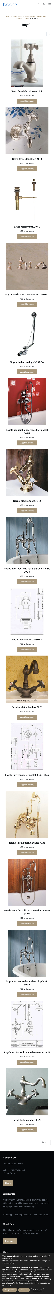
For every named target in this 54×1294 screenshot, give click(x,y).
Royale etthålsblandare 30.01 (27, 707)
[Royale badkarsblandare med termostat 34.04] (27, 401)
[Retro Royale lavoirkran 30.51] (27, 63)
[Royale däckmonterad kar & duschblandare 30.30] (27, 540)
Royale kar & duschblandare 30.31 (27, 842)
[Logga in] (38, 4)
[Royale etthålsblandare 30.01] (27, 679)
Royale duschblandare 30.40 (27, 639)
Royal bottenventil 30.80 (27, 226)
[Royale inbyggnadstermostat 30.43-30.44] (27, 746)
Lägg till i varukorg (27, 101)
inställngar (11, 1263)
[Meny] (49, 4)
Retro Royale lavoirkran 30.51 (27, 91)
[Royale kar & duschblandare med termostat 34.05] (27, 882)
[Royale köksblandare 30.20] (27, 1091)
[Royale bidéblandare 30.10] (27, 472)
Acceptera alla (10, 1290)
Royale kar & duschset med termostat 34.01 (27, 1052)
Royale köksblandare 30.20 (27, 1120)
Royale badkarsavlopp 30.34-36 (27, 362)
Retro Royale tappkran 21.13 (27, 159)
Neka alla (24, 1290)
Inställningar (37, 1290)
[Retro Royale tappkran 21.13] (27, 130)
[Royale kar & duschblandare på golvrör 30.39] (27, 953)
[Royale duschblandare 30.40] (27, 611)
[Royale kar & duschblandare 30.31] (27, 814)
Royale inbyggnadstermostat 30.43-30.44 (27, 775)
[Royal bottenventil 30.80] (27, 198)
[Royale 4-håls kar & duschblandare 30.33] (27, 266)
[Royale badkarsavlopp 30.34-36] (27, 334)
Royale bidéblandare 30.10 (27, 501)
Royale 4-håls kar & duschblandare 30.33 (27, 294)
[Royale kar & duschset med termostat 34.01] (27, 1024)
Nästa (43, 1142)
